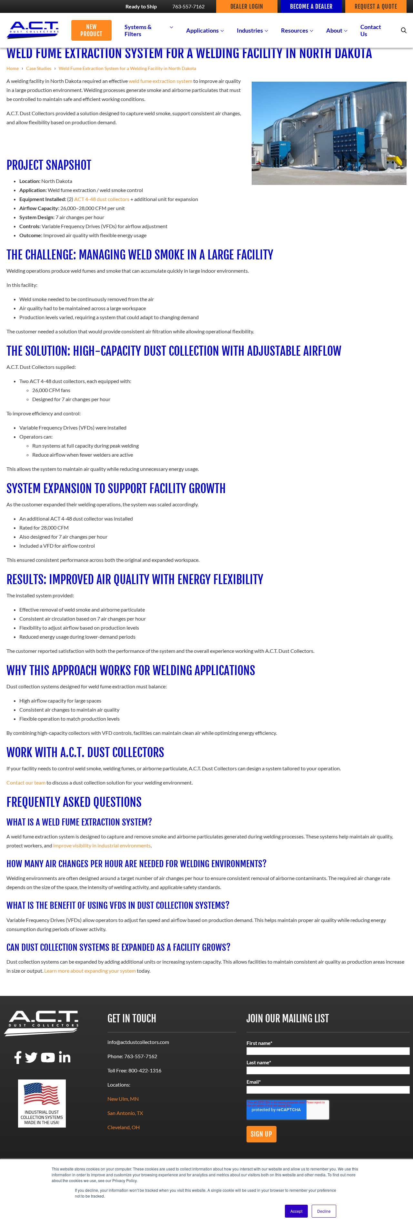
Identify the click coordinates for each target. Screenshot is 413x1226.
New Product (91, 30)
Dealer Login (247, 6)
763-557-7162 (140, 1056)
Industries (250, 30)
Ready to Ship (141, 6)
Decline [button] (324, 1211)
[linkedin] (64, 1062)
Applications (202, 30)
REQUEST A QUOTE (376, 6)
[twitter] (31, 1062)
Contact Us (370, 30)
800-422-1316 (144, 1070)
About (334, 30)
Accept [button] (296, 1211)
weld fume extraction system (160, 81)
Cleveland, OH (123, 1127)
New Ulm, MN (123, 1099)
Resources (294, 30)
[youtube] (48, 1062)
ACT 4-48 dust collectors (101, 199)
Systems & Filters (138, 30)
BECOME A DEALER (311, 6)
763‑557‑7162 (188, 6)
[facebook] (18, 1062)
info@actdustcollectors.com (138, 1042)
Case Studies (38, 68)
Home (12, 68)
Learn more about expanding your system (90, 971)
